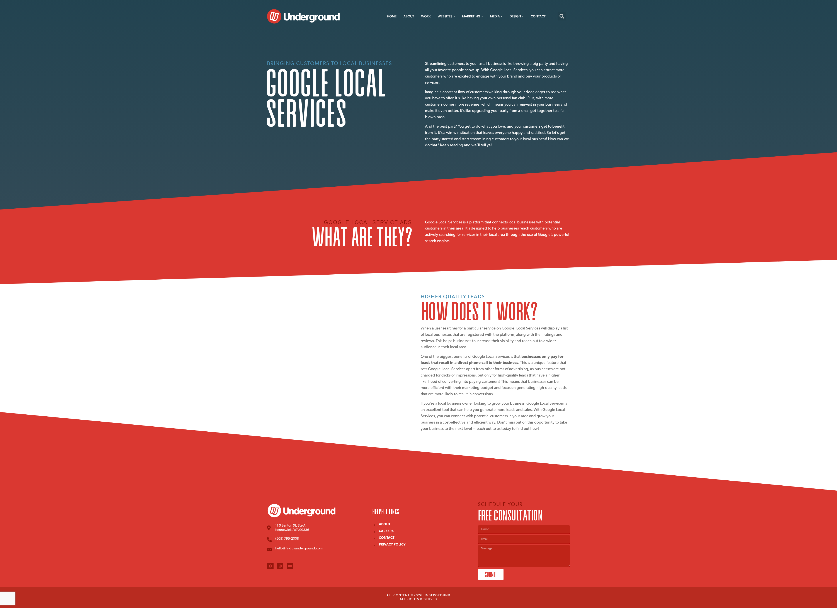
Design (515, 16)
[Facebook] (270, 566)
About (408, 16)
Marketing (471, 16)
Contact (538, 16)
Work (426, 16)
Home (391, 16)
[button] (562, 16)
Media (495, 16)
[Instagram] (280, 566)
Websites (445, 16)
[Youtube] (290, 566)
